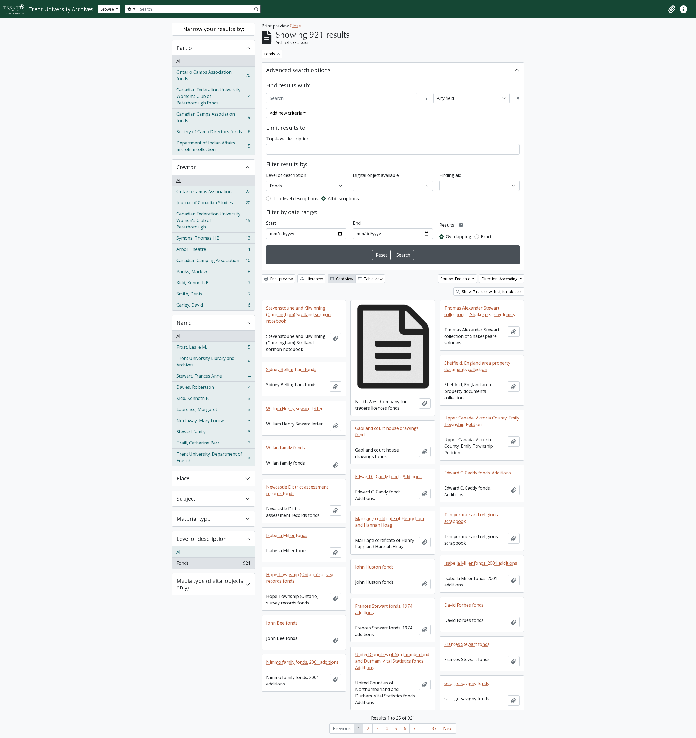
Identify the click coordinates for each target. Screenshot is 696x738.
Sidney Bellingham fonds (291, 369)
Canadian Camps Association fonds (213, 117)
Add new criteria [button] (286, 113)
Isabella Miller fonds (286, 535)
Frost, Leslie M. (213, 348)
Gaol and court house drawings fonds (387, 431)
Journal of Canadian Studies (213, 204)
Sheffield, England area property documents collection (477, 366)
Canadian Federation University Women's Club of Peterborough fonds (213, 96)
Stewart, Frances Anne (213, 377)
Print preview (281, 278)
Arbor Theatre (213, 250)
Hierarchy (314, 278)
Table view (373, 278)
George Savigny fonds (466, 683)
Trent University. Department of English (213, 457)
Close (295, 26)
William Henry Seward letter (294, 409)
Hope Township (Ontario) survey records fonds (299, 578)
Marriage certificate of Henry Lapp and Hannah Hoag (390, 521)
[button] (672, 9)
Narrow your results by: (213, 29)
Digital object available (376, 175)
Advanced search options (298, 70)
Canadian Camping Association (213, 261)
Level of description (201, 538)
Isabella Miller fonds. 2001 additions (480, 563)
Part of (185, 47)
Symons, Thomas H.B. (213, 239)
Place (182, 478)
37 (433, 728)
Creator (186, 167)
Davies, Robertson (213, 388)
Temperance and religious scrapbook (471, 518)
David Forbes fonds (464, 605)
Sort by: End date (455, 278)
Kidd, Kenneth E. (213, 284)
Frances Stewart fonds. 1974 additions (383, 609)
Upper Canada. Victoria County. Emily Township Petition (481, 421)
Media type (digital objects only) (209, 584)
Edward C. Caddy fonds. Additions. (478, 473)
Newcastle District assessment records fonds (297, 490)
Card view (344, 278)
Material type (193, 518)
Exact (486, 237)
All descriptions (343, 199)
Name (184, 322)
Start (271, 223)
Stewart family (213, 433)
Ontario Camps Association (213, 193)
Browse (107, 9)
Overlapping (458, 237)
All (178, 61)
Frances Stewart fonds (467, 644)
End (357, 223)
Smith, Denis (213, 295)
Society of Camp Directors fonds (213, 133)
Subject (185, 498)
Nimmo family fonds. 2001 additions (302, 662)
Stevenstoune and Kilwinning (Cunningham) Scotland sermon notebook (298, 314)
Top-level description (287, 139)
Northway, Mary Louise (213, 422)
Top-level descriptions (295, 199)
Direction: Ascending (499, 278)
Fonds (213, 564)
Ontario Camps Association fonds (213, 75)
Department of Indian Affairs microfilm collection (213, 146)
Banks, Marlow (213, 272)
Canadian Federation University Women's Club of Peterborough (213, 220)
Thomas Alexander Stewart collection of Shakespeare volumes (479, 311)
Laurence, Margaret (213, 410)
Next (448, 728)
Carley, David (213, 306)
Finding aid (450, 175)
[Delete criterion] (518, 98)
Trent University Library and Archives (213, 361)
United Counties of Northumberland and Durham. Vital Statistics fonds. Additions (392, 661)
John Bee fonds (281, 623)
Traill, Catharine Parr (213, 444)
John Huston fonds (374, 567)
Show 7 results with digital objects (491, 291)
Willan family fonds (285, 448)
